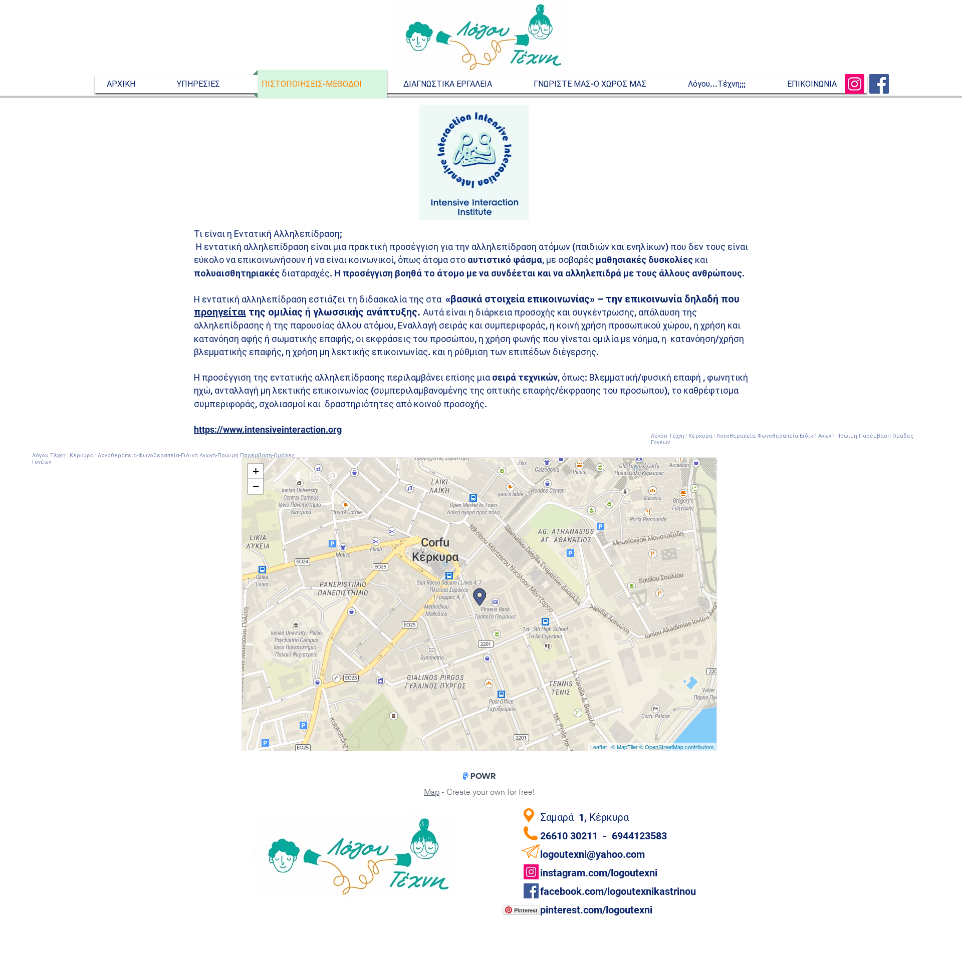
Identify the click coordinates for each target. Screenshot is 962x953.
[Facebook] (879, 84)
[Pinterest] (333, 477)
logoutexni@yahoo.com (592, 854)
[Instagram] (854, 84)
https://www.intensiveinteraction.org (268, 429)
